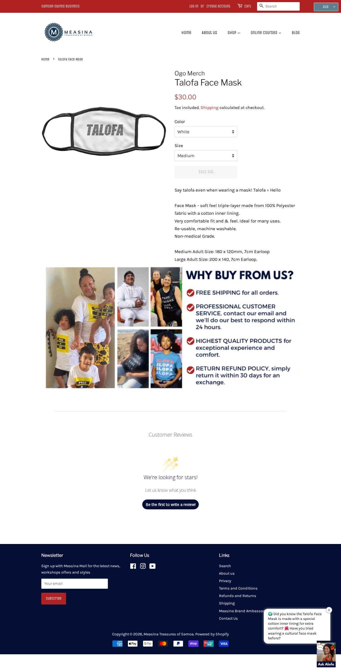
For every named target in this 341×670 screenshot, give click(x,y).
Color (179, 121)
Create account (218, 6)
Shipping (209, 107)
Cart (247, 6)
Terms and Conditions (238, 588)
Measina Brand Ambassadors (245, 611)
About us (209, 32)
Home (186, 32)
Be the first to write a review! (171, 504)
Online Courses (264, 32)
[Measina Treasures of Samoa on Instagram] (143, 567)
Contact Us (228, 618)
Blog (296, 32)
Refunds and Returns (237, 596)
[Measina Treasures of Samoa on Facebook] (133, 567)
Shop (232, 32)
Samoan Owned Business (60, 6)
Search (225, 566)
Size (178, 145)
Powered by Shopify (212, 634)
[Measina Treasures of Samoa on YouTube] (152, 567)
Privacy (225, 581)
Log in (193, 6)
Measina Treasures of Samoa (169, 634)
